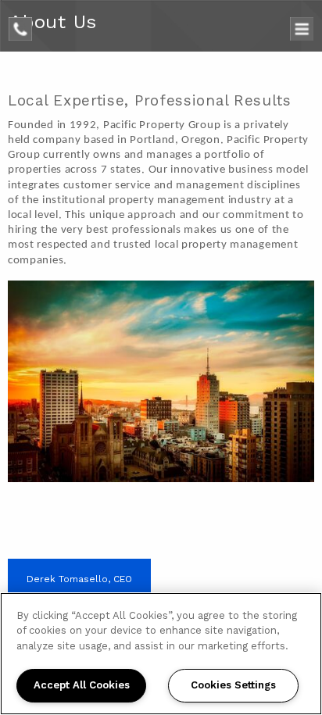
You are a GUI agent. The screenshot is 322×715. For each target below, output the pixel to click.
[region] (161, 653)
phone (25, 25)
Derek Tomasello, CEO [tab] (79, 579)
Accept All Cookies (82, 685)
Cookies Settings (233, 685)
